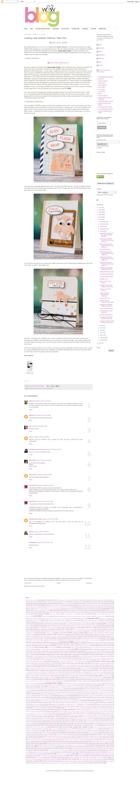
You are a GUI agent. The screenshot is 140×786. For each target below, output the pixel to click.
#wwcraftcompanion (40, 601)
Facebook (34, 636)
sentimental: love (51, 721)
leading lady (50, 388)
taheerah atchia (66, 732)
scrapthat (70, 718)
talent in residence (93, 732)
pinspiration (35, 704)
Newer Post (28, 583)
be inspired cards (37, 610)
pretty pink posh (101, 704)
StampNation (61, 728)
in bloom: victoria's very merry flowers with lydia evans (57, 672)
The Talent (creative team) (42, 28)
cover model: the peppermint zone (74, 624)
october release (70, 699)
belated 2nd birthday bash (56, 610)
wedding (38, 757)
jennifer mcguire (30, 675)
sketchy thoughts (37, 725)
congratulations (47, 622)
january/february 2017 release (71, 673)
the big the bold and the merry (77, 743)
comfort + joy (103, 620)
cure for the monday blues (66, 625)
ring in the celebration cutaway (71, 707)
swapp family (68, 730)
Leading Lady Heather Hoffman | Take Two (106, 305)
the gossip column (109, 745)
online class (109, 699)
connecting (55, 622)
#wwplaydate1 (60, 601)
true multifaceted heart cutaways (94, 750)
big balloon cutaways (83, 610)
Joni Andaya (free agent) (105, 107)
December (103, 221)
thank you (111, 732)
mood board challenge (44, 695)
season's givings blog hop (81, 718)
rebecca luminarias (101, 706)
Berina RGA (32, 460)
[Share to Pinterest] (59, 386)
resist (34, 707)
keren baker (52, 679)
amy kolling (67, 607)
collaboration (67, 620)
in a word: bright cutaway (92, 651)
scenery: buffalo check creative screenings (69, 711)
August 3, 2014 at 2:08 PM (53, 449)
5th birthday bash (43, 605)
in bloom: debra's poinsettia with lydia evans (101, 665)
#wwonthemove (50, 601)
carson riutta (91, 616)
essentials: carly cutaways (94, 632)
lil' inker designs (97, 683)
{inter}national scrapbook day (46, 600)
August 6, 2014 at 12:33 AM (45, 501)
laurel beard (88, 681)
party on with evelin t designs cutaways (55, 702)
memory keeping (35, 690)
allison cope (49, 607)
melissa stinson (105, 688)
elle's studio (97, 631)
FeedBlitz (99, 147)
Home (58, 583)
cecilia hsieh (59, 618)
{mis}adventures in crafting (64, 600)
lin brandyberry (35, 685)
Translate (110, 195)
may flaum (50, 688)
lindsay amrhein (45, 685)
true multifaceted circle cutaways (74, 750)
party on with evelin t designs (34, 702)
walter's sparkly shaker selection (105, 753)
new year (93, 695)
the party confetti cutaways (44, 747)
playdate (46, 704)
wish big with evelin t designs (51, 761)
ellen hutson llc (108, 631)
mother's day (63, 695)
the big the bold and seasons (80, 741)
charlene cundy (104, 618)
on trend (92, 699)
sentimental (89, 720)
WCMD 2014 (77, 755)
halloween (46, 644)
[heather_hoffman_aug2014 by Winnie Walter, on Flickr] (58, 42)
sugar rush (44, 730)
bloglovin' (52, 614)
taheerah (55, 732)
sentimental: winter (63, 721)
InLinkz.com (27, 381)
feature (63, 636)
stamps (68, 728)
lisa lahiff (60, 685)
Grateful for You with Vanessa (105, 289)
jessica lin (59, 675)
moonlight (54, 695)
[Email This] (51, 386)
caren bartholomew (60, 616)
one (97, 699)
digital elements (98, 627)
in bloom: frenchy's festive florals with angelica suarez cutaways (43, 668)
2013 (100, 343)
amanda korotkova (58, 607)
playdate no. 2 (63, 704)
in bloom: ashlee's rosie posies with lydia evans (74, 663)
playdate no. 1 (54, 704)
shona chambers (97, 723)
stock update (36, 730)
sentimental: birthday (99, 720)
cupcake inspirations (52, 625)
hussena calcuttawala (32, 649)
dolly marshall (99, 629)
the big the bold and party (40, 741)
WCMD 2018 (102, 28)
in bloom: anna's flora (52, 663)
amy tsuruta (75, 607)
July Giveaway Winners (106, 314)
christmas (43, 620)
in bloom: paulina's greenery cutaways (68, 670)
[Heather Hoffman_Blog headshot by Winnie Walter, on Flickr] (58, 63)
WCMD (68, 755)
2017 (100, 212)
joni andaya (95, 675)
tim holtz (74, 748)
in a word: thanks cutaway (49, 661)
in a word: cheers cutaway (34, 652)
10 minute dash (67, 603)
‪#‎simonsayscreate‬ (99, 600)
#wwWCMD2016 (30, 603)
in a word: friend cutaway (82, 652)
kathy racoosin (29, 679)
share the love (36, 723)
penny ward (88, 702)
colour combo (87, 620)
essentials (48, 632)
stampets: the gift (41, 728)
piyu (41, 704)
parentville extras (95, 700)
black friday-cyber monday (105, 612)
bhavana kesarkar (71, 610)
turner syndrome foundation (42, 752)
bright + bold (72, 614)
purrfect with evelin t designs (49, 706)
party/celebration (71, 702)
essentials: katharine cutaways (43, 634)
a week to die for (81, 605)
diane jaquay (81, 627)
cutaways (108, 625)
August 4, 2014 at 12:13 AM (45, 485)
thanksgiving (36, 734)
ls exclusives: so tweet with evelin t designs (89, 685)
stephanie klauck (102, 729)
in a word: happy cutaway (61, 654)
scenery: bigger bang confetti (49, 711)
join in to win (84, 675)
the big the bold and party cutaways (60, 741)
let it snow (64, 683)
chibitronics (35, 620)
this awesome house (63, 748)
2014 (100, 219)
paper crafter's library (54, 700)
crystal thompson (38, 625)
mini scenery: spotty (76, 693)
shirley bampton (77, 723)
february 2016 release (85, 636)
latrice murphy (52, 681)
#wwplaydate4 (87, 601)
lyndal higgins (51, 687)
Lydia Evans (101, 91)
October (102, 226)
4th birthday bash (31, 605)
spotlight (75, 727)
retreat (39, 707)
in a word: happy (109, 652)
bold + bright (59, 614)
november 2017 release (67, 697)
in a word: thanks (103, 659)
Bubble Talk (63, 111)
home (25, 28)
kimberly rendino (64, 679)
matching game (108, 687)
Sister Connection (83, 84)
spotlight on (86, 727)
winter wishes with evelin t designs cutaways (90, 759)
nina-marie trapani (37, 697)
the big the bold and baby (108, 734)
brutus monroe (81, 614)
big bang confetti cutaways (98, 610)
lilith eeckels (106, 683)
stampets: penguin (30, 728)
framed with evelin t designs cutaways (38, 640)
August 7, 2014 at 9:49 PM (41, 531)
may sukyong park (58, 688)
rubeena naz (29, 709)
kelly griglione (39, 679)
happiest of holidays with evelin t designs (63, 644)
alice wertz (41, 607)
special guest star (53, 727)
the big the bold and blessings (36, 736)
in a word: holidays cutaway (39, 656)
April (101, 332)
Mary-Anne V (33, 474)
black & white (92, 612)
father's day (56, 636)
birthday (85, 612)
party (111, 700)
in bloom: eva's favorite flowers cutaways (71, 666)
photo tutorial (96, 702)
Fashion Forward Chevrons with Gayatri (107, 301)
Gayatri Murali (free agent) (105, 101)
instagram (87, 672)
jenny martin (39, 675)
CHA (74, 618)
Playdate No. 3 (104, 279)
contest (62, 622)
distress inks (108, 627)
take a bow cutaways (80, 732)
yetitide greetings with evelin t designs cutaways (58, 763)
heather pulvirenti (62, 647)
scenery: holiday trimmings (54, 713)
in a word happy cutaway (98, 649)
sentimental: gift (39, 721)
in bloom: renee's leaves (88, 670)
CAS (97, 616)
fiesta (43, 638)
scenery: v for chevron (44, 718)
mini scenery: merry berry (104, 692)
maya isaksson (69, 688)
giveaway (64, 642)
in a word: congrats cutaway (50, 652)
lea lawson (40, 683)
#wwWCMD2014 (97, 601)
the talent (56, 747)
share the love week (49, 723)
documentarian (30, 629)
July (101, 325)
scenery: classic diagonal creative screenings (93, 711)
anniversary (47, 608)
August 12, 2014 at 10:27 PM (45, 542)
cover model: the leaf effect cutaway (53, 624)
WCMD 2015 (87, 755)
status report (84, 728)
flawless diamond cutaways (54, 638)
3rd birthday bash (107, 603)
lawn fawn (105, 681)
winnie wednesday (32, 759)
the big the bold (93, 734)
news (98, 695)
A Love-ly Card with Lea (106, 308)
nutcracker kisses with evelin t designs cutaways (37, 699)
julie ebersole (32, 677)
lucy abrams (107, 685)
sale (35, 709)
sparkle (100, 725)
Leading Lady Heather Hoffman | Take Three (106, 285)
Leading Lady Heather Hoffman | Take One (106, 317)
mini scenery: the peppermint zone (91, 693)
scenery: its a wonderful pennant (88, 713)
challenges (85, 28)
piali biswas (104, 702)
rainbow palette (85, 706)
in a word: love (36, 658)
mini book (98, 690)
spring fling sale (97, 727)
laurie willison (97, 681)
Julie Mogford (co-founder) (105, 77)
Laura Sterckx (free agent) (105, 109)
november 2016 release (50, 697)
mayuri (78, 688)
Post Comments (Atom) (38, 586)
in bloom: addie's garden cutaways (34, 663)
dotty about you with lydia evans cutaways (59, 631)
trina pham (109, 748)
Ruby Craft (32, 401)
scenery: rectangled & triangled (58, 715)
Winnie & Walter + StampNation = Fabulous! (105, 294)
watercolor (60, 755)
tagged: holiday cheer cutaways (43, 732)
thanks (29, 734)
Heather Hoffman (103, 81)
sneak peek (65, 725)
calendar (98, 614)
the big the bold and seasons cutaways (101, 741)
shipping (69, 723)
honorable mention (102, 647)
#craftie (75, 600)
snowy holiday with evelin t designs (80, 725)
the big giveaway (80, 734)
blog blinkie (56, 28)
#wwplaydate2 (69, 601)
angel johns (93, 607)
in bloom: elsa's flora (32, 666)
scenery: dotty (109, 711)
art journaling (77, 608)
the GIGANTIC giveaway (94, 745)
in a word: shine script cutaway (89, 659)
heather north (51, 647)
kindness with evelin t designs (78, 679)
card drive (45, 616)
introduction (107, 672)
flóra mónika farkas (86, 638)
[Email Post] (47, 386)
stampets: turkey (52, 728)
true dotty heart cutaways (38, 750)
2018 (100, 210)
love (74, 685)
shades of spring (74, 721)
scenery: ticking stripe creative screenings (92, 716)
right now (45, 707)
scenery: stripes (42, 716)
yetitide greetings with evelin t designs (35, 763)
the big (60, 734)
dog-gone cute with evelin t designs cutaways (83, 629)
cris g (29, 625)
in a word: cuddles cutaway (66, 652)
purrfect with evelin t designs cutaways (70, 706)
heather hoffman (42, 388)
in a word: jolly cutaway (84, 656)
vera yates (59, 753)
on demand (85, 699)
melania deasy (86, 688)
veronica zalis (67, 753)
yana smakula (108, 761)
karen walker (89, 677)
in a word (72, 649)
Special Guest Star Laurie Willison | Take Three (107, 321)
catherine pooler (109, 616)
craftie (86, 624)
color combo (76, 620)
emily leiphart (39, 632)
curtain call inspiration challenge (88, 625)
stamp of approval (108, 727)
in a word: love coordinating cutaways (53, 658)
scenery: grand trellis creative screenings (35, 713)
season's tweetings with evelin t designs (100, 718)
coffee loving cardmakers (55, 620)
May (101, 330)
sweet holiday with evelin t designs (82, 730)
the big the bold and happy (92, 739)
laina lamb (44, 681)
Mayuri (100, 93)
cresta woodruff (110, 624)
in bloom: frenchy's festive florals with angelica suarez (99, 666)
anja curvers (39, 608)
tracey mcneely (96, 748)
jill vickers (67, 675)
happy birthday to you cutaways (100, 644)
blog (27, 614)
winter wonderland (109, 759)
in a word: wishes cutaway (64, 661)
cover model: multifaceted (33, 624)
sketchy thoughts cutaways (52, 725)
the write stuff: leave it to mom (90, 747)
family (50, 636)
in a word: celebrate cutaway (107, 651)
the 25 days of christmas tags (49, 734)
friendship (58, 640)
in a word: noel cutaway (44, 659)
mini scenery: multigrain (46, 693)
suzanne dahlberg (57, 730)
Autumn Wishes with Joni (107, 271)
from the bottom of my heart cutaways (89, 640)
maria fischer (64, 687)
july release (58, 677)
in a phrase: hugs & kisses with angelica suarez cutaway (53, 649)
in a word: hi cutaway (94, 654)
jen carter (83, 673)
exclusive (28, 636)
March (102, 335)
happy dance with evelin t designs (44, 645)
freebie (52, 640)
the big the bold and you (97, 743)
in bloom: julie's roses (86, 668)
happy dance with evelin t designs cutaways (68, 645)
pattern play (80, 702)
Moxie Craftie (32, 466)
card (35, 616)
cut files (100, 625)
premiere (91, 704)
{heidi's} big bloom (30, 600)
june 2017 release (70, 677)
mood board (34, 695)
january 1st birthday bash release (44, 673)
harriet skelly (29, 647)
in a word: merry (85, 658)
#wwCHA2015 (109, 600)
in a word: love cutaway (71, 658)
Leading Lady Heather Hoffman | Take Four (106, 268)
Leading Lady (75, 28)
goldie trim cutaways (80, 642)
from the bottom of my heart (70, 640)
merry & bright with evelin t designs (53, 690)
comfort (95, 620)
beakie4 (45, 610)
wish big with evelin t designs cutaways (72, 761)
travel (104, 748)
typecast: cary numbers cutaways (96, 752)
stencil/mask (93, 728)
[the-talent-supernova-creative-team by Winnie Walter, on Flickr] (105, 72)
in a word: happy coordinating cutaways (40, 654)
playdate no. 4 (82, 704)
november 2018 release (83, 697)
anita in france (110, 607)
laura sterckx (69, 681)
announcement (55, 608)
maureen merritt (29, 688)
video (73, 754)
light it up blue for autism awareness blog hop (81, 683)
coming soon (38, 622)
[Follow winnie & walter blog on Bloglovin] (105, 184)
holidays (81, 647)
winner (105, 757)
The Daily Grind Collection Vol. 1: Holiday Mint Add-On (72, 745)
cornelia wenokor (82, 622)
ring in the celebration (56, 707)
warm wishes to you (31, 755)
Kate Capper (101, 83)
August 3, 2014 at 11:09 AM (41, 437)
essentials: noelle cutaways (81, 634)
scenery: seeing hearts (98, 714)
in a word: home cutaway (54, 656)
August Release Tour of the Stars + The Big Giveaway (106, 235)
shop (31, 28)
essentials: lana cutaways (64, 634)
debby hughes (60, 627)
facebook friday (43, 636)
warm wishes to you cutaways (48, 755)
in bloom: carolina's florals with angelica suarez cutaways (75, 665)
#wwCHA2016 (29, 601)
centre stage (67, 618)
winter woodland (33, 761)
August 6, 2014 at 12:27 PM (50, 519)
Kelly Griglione (102, 85)
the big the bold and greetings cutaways (73, 739)
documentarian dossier (42, 629)
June (101, 328)
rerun (27, 707)
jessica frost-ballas (49, 675)
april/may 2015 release (66, 608)
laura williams (79, 681)
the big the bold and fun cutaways (37, 739)
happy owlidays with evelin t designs (101, 645)
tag (101, 730)
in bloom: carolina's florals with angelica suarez (46, 665)
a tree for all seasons (68, 605)
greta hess (106, 642)
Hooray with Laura (105, 298)
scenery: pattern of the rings (41, 714)
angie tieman (101, 607)
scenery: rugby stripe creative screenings (80, 714)
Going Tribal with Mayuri (106, 274)
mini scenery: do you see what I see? (41, 692)
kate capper (107, 677)
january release (58, 673)
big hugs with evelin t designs (34, 612)
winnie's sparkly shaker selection (46, 759)
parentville (84, 700)
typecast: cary (60, 752)
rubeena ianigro (108, 707)
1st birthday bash (77, 603)
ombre (79, 699)
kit (112, 679)
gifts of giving (55, 642)
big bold (111, 610)
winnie (112, 757)
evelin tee (110, 634)
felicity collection (30, 638)
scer (54, 718)
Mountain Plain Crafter (35, 519)
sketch (28, 725)
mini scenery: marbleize (89, 692)
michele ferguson (78, 690)
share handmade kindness (93, 721)
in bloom (89, 661)
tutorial (52, 752)
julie (113, 675)
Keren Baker (101, 87)
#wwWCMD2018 (55, 603)
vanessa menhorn (47, 754)
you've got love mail (97, 763)
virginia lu (88, 753)
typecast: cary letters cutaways (75, 752)
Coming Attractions (105, 249)
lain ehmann (37, 681)
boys (66, 614)
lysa (58, 687)
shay (61, 723)
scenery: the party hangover (71, 716)
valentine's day (35, 753)
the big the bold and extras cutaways (51, 738)
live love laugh (67, 685)
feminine (38, 638)
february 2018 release (100, 636)
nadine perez (81, 695)
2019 (100, 207)
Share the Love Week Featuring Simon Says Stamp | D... (107, 240)
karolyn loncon (97, 677)
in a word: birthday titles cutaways (73, 651)
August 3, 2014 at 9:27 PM (44, 474)
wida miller (99, 757)
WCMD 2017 (107, 755)
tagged (106, 730)
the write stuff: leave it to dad (71, 747)
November (103, 224)
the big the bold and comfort (77, 736)
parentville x (105, 700)
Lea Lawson (101, 89)
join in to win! (65, 28)
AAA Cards (89, 605)
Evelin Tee (101, 79)
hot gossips (111, 647)
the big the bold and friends (69, 738)
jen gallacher (91, 673)
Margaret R (32, 415)
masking (101, 687)
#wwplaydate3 (78, 601)
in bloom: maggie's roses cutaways (44, 670)
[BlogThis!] (53, 386)
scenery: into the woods (69, 713)
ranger (93, 706)
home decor (93, 647)
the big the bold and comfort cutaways (98, 736)
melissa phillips (95, 688)
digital (89, 627)
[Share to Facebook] (57, 386)
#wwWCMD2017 (43, 603)
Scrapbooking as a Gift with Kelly (106, 311)
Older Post (89, 583)
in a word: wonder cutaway (79, 661)
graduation (99, 642)
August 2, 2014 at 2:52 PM (43, 401)
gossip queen (92, 642)
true (27, 750)
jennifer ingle (107, 674)
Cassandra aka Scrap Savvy (37, 449)
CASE (101, 616)
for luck (94, 638)
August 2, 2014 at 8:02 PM (39, 426)
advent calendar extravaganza (101, 605)
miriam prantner (105, 693)
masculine (93, 687)
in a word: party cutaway (58, 659)
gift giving (46, 642)
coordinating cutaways (71, 622)
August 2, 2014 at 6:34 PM (43, 415)
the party (31, 747)
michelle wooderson (89, 690)
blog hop (43, 614)
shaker (82, 721)
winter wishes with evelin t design (66, 759)
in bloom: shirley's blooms (104, 670)
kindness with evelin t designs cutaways (99, 679)
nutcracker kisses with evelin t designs (102, 697)
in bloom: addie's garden (103, 661)
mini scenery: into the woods (60, 692)
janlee (32, 673)
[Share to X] (55, 386)
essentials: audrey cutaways (75, 632)
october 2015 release (57, 699)
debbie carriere (51, 627)
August (102, 231)
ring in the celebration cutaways (89, 707)
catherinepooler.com (50, 618)
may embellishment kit (40, 688)
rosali (101, 707)
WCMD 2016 (97, 755)
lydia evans (41, 687)
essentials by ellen (58, 632)
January (102, 340)
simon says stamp (107, 723)
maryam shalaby (84, 687)
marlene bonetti (74, 687)
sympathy (95, 730)
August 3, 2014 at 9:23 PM (44, 460)
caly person (106, 614)
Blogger (91, 771)
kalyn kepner (81, 677)
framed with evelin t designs (106, 638)
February (102, 337)
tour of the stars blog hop (84, 748)
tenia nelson (102, 732)
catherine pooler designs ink (36, 618)
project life (36, 706)
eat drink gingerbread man (85, 631)
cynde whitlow (29, 627)
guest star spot (38, 644)
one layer (102, 699)
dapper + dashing (40, 627)
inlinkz (81, 672)
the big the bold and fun (107, 738)
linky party (53, 685)
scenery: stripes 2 (56, 716)
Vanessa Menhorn (103, 95)
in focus (75, 672)
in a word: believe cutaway (39, 651)
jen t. (30, 426)
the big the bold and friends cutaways (89, 738)
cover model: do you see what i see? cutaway (100, 622)
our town (28, 700)
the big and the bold (68, 734)
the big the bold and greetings (54, 739)
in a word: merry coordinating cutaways (101, 658)
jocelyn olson (75, 675)
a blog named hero (55, 605)
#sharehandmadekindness (86, 600)
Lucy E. (31, 437)
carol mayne (83, 616)
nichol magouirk (105, 695)
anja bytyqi (31, 608)
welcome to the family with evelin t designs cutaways (81, 757)
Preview (99, 146)
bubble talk (31, 388)
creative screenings (96, 624)
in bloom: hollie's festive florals (69, 668)
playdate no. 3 (73, 704)
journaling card (105, 675)
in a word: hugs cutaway (69, 656)
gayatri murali (105, 640)
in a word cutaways (83, 649)
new (88, 695)
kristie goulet (29, 681)
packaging (36, 700)
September (103, 229)
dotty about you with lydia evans (35, 631)
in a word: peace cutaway (72, 659)
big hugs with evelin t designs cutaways (55, 612)
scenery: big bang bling (46, 709)
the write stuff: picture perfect (36, 748)
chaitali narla (80, 618)
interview (100, 672)
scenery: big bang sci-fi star (97, 709)
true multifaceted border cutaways (56, 750)
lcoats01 (33, 683)
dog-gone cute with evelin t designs (60, 629)
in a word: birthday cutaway (55, 651)
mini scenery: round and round (61, 693)
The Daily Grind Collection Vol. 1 (50, 745)
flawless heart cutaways (71, 638)
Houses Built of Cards (48, 348)
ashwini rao (86, 608)
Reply (30, 409)
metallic (68, 690)
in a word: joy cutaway (98, 656)
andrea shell (85, 607)
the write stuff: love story (107, 747)
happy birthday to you (83, 644)
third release (50, 748)
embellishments (29, 632)
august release (95, 608)
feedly (111, 636)
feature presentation (72, 636)
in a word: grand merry (97, 652)
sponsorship (66, 727)
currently (77, 625)
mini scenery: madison (75, 692)
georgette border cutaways (33, 642)
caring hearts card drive (72, 616)
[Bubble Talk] (29, 371)
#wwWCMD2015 (108, 601)
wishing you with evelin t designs (93, 761)
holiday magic (74, 647)
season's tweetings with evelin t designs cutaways (38, 720)
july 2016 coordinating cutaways (45, 677)
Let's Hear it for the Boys (106, 276)
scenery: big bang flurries (82, 709)
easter (74, 631)
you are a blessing (84, 763)
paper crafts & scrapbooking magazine (70, 700)
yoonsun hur (74, 763)
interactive (94, 672)
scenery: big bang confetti (64, 709)
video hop (81, 753)
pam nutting (44, 700)
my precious (72, 695)
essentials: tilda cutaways (98, 634)
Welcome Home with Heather (105, 282)
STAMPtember (75, 728)
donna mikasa (108, 629)
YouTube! (93, 28)
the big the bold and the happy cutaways (57, 743)
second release (57, 720)
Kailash (31, 531)
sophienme (93, 725)
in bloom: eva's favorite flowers (49, 666)
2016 (100, 214)
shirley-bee (87, 723)
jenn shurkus (99, 673)
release (110, 706)
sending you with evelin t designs (74, 720)
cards (36, 388)
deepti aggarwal (71, 627)
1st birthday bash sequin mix (92, 603)
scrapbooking (61, 718)
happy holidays (85, 645)
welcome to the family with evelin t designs (53, 757)
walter (93, 753)
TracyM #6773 (33, 485)
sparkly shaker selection (39, 727)
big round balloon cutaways (74, 612)
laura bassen (60, 681)
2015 (100, 217)
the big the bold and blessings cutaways (58, 736)
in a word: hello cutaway (78, 654)
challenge (90, 618)
